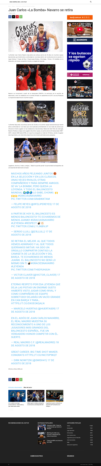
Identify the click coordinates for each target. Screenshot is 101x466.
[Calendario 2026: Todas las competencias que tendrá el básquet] (42, 427)
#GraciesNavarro (42, 263)
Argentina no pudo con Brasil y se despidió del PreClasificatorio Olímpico (54, 405)
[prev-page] (9, 409)
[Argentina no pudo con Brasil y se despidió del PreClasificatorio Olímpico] (54, 396)
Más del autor (28, 387)
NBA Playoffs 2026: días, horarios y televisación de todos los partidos (53, 434)
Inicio (9, 6)
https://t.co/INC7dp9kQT (41, 354)
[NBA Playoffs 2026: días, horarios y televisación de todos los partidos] (42, 435)
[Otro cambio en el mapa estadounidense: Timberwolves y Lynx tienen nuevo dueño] (17, 396)
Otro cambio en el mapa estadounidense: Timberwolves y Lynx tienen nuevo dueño (16, 405)
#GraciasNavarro (30, 195)
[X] (13, 16)
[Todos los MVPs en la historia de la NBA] (42, 442)
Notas (13, 6)
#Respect (30, 223)
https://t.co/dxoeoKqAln (28, 303)
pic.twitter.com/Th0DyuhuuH (30, 269)
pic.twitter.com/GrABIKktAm (30, 198)
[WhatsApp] (20, 16)
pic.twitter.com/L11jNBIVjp (29, 226)
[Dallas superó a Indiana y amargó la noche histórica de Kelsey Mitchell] (35, 396)
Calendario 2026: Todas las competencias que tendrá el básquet (54, 427)
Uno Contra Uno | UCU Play (18, 2)
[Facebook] (10, 16)
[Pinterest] (17, 16)
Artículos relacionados (15, 387)
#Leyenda (17, 223)
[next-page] (12, 409)
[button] (91, 2)
